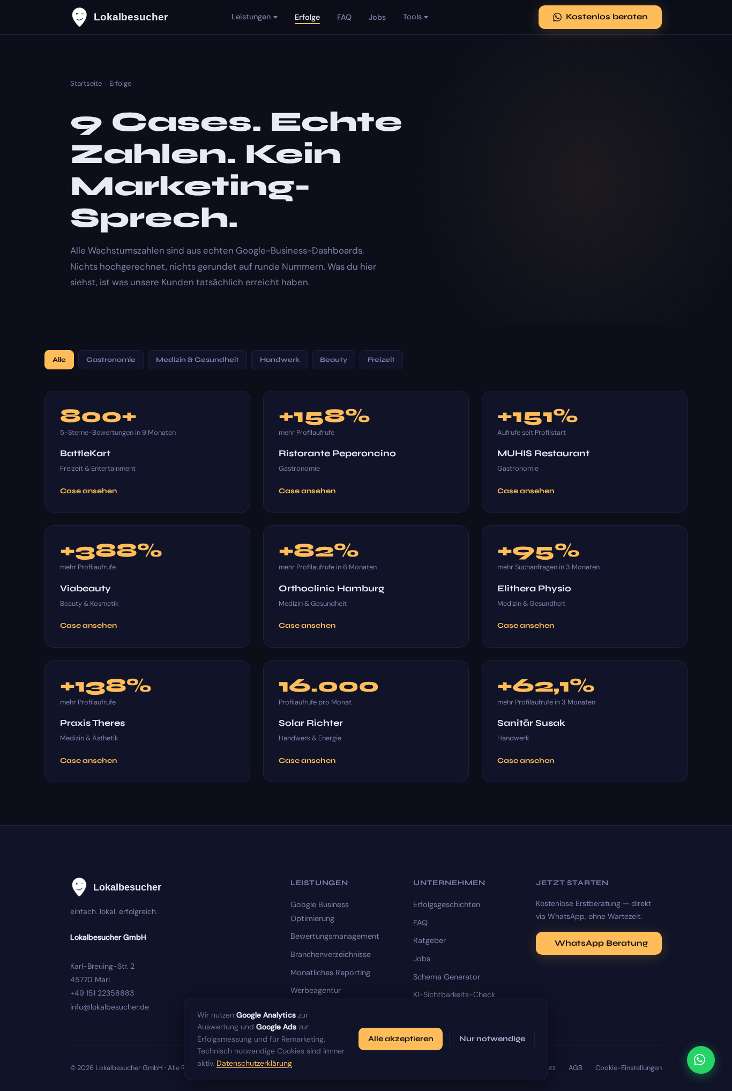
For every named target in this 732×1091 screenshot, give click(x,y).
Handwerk (280, 359)
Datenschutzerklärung (254, 1063)
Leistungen (251, 16)
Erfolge (307, 17)
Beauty (333, 359)
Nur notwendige (492, 1038)
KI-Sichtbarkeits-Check (454, 994)
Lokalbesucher (131, 17)
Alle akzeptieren (401, 1038)
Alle (59, 359)
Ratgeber (429, 940)
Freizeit (381, 359)
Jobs (377, 17)
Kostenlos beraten (607, 16)
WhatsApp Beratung (601, 943)
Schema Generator (446, 977)
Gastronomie (111, 359)
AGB (575, 1067)
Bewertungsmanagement (334, 936)
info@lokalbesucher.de (109, 1007)
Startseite (86, 83)
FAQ (344, 17)
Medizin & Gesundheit (197, 359)
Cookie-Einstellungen (628, 1067)
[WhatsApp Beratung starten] (701, 1060)
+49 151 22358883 (102, 993)
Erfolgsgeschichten (446, 904)
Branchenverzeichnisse (330, 954)
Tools (412, 16)
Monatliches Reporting (330, 972)
